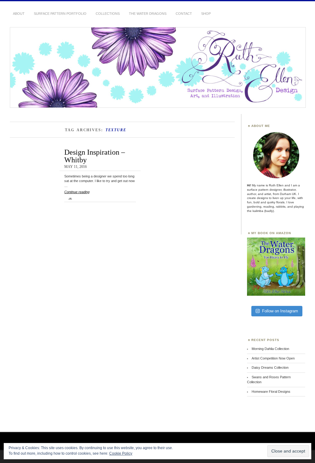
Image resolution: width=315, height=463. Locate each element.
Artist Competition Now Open (273, 358)
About (19, 13)
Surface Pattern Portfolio (60, 13)
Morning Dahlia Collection (270, 349)
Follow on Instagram (280, 311)
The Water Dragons (147, 13)
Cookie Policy (120, 453)
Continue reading (77, 194)
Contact (184, 13)
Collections (108, 13)
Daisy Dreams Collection (270, 367)
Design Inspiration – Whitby (94, 156)
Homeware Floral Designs (271, 391)
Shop (206, 13)
